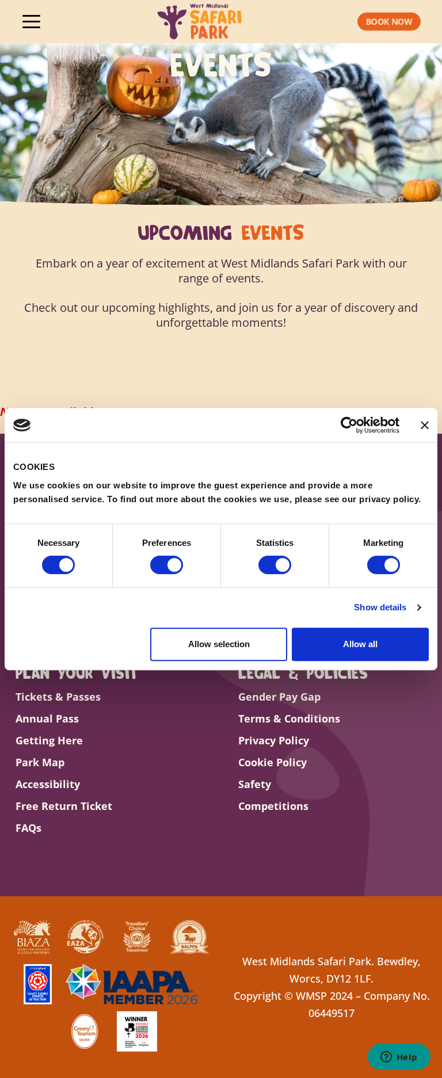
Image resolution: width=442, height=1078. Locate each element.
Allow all (360, 644)
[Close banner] (425, 425)
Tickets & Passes (58, 697)
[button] (389, 22)
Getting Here (49, 740)
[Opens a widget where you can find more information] (398, 1057)
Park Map (40, 762)
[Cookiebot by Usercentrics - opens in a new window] (349, 425)
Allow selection (219, 644)
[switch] (166, 565)
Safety (254, 784)
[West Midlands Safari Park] (199, 21)
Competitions (273, 806)
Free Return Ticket (64, 806)
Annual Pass (47, 718)
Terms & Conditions (289, 718)
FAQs (28, 828)
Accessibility (48, 784)
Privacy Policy (273, 740)
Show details (380, 607)
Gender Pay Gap (279, 697)
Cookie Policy (272, 762)
